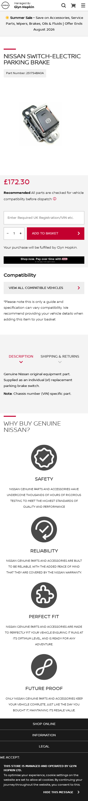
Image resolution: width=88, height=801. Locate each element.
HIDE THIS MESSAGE (58, 792)
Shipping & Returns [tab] (60, 356)
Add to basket (45, 233)
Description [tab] (21, 356)
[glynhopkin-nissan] (5, 5)
